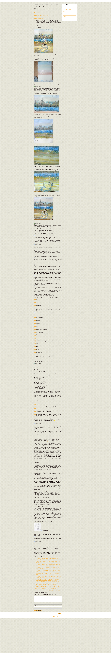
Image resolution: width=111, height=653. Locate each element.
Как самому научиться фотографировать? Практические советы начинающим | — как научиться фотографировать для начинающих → (55, 589)
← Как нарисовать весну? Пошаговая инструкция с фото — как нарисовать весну (39, 589)
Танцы (64, 16)
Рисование (65, 11)
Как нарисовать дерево (39, 18)
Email (35, 605)
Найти (59, 613)
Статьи (64, 14)
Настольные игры (67, 9)
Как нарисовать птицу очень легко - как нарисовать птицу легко (47, 586)
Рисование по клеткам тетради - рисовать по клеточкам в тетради (48, 584)
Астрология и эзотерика (68, 6)
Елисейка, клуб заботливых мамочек (42, 15)
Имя (35, 603)
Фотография (66, 18)
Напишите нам (55, 616)
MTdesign (37, 12)
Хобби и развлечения (39, 1)
